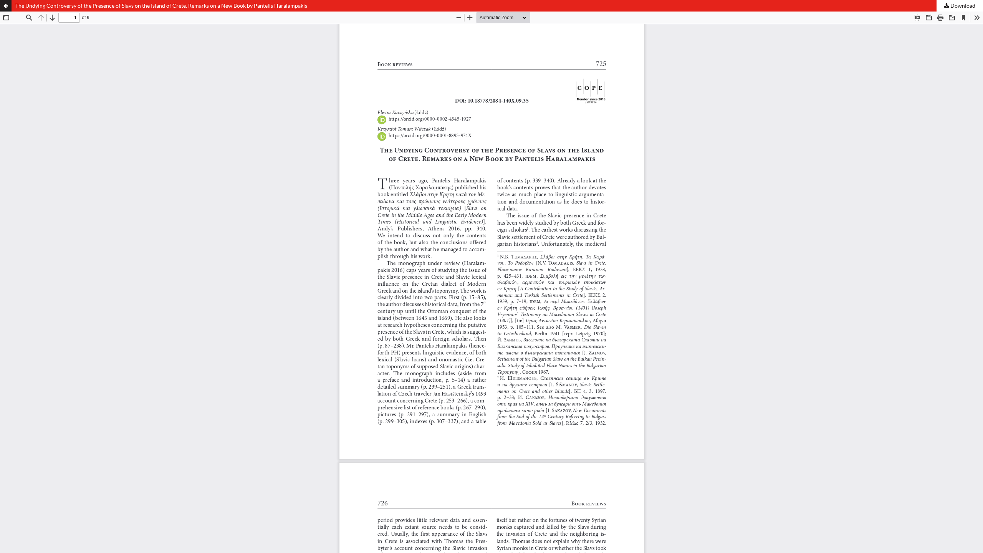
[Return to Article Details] (6, 6)
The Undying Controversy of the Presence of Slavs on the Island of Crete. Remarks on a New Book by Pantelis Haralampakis (161, 5)
